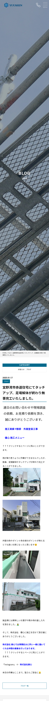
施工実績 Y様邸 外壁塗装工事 (21, 428)
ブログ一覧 (24, 686)
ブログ (9, 353)
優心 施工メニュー (14, 437)
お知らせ (21, 369)
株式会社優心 (26, 664)
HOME (4, 353)
